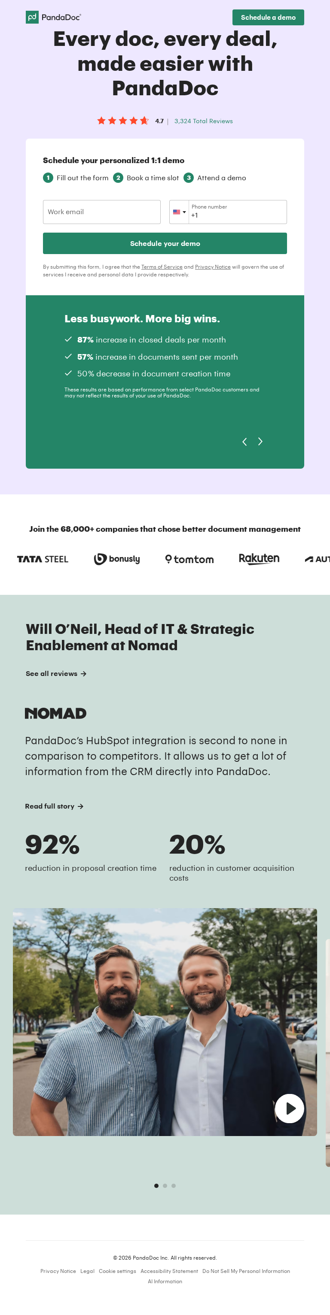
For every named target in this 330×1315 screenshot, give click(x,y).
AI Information (165, 1281)
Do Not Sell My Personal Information (246, 1271)
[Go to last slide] (244, 442)
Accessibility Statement (169, 1271)
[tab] (156, 1186)
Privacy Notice (213, 267)
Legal (87, 1271)
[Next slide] (261, 442)
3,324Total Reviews (203, 120)
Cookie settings (117, 1271)
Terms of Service (162, 267)
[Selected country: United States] (179, 212)
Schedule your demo (165, 243)
